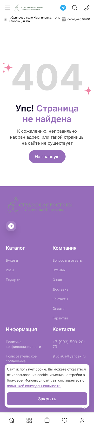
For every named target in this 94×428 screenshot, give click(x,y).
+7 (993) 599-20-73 (69, 344)
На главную (47, 156)
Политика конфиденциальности (23, 344)
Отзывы (59, 270)
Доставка (60, 289)
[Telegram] (63, 8)
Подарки (13, 280)
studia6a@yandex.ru (69, 356)
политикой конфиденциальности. (34, 386)
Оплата (59, 308)
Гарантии (60, 318)
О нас (57, 280)
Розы (10, 270)
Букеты (12, 260)
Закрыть (47, 398)
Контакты (60, 299)
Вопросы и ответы (67, 260)
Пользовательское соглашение (21, 358)
